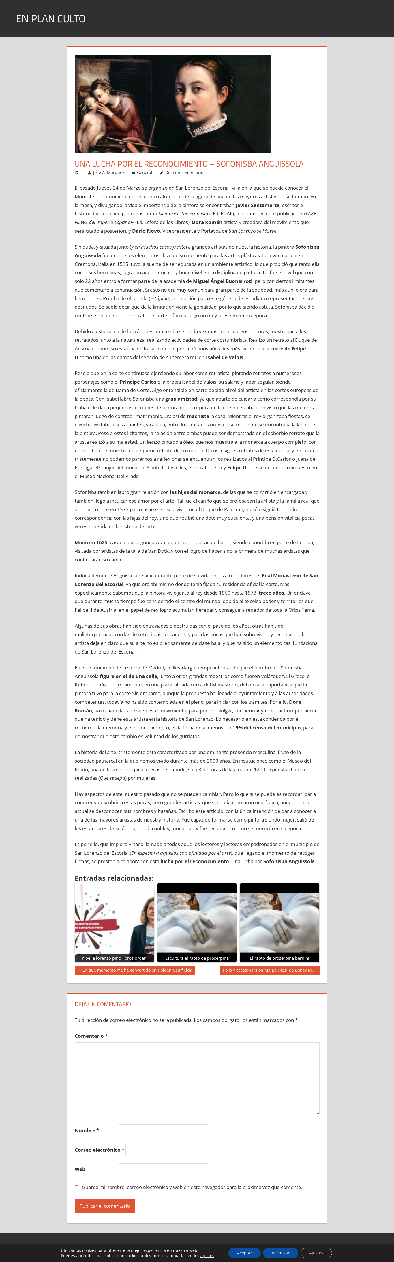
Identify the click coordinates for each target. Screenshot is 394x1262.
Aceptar (244, 1253)
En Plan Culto (51, 18)
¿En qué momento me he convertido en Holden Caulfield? (136, 971)
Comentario (91, 1036)
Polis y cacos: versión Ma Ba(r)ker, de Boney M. (268, 971)
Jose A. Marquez (108, 172)
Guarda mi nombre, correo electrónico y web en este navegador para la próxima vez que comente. (192, 1187)
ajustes (207, 1255)
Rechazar (281, 1253)
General (144, 172)
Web (80, 1169)
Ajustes (316, 1253)
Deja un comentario (184, 172)
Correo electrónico (99, 1150)
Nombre (87, 1130)
